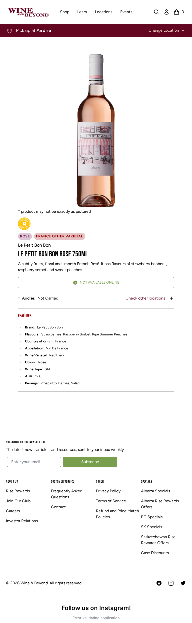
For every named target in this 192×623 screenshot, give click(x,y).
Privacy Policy (108, 491)
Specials (146, 481)
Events (126, 11)
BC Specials (151, 517)
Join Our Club (18, 501)
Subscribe (90, 461)
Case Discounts (155, 552)
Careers (13, 511)
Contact (58, 507)
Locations (103, 11)
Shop (64, 11)
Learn (82, 11)
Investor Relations (22, 521)
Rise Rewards (18, 491)
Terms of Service (111, 501)
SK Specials (151, 526)
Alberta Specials (155, 491)
